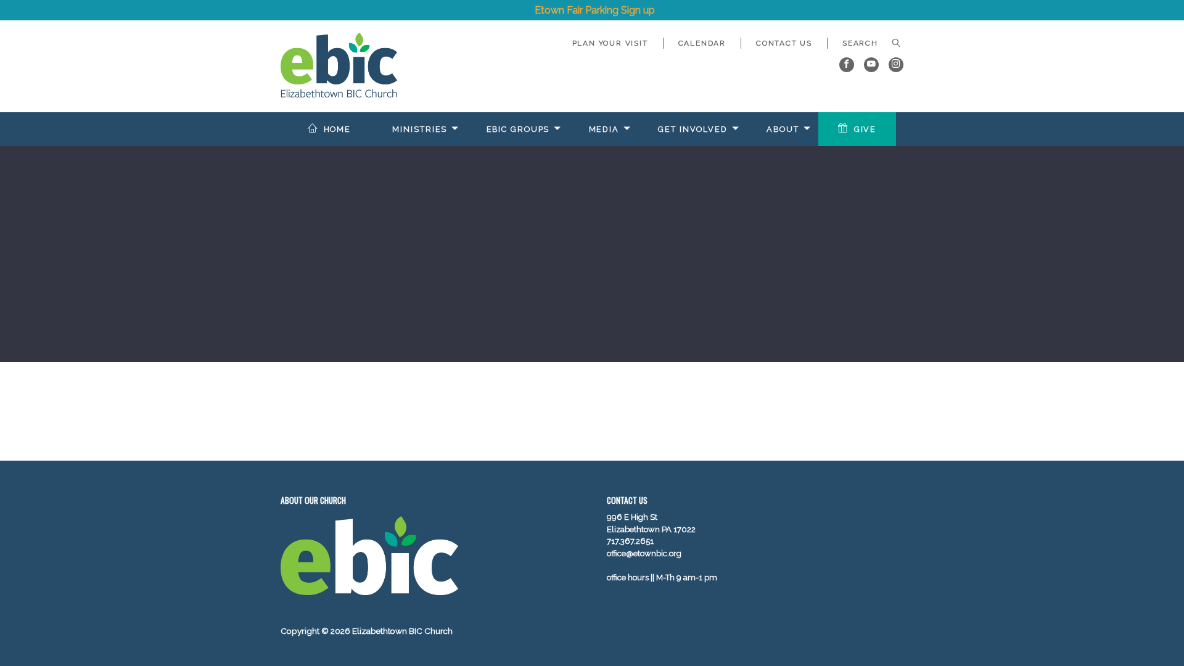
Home (338, 129)
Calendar (702, 43)
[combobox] (865, 43)
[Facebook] (846, 64)
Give (865, 129)
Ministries (419, 129)
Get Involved (693, 129)
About (783, 129)
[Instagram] (896, 64)
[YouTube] (871, 64)
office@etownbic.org (644, 553)
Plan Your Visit (610, 43)
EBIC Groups (518, 129)
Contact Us (784, 43)
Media (604, 129)
